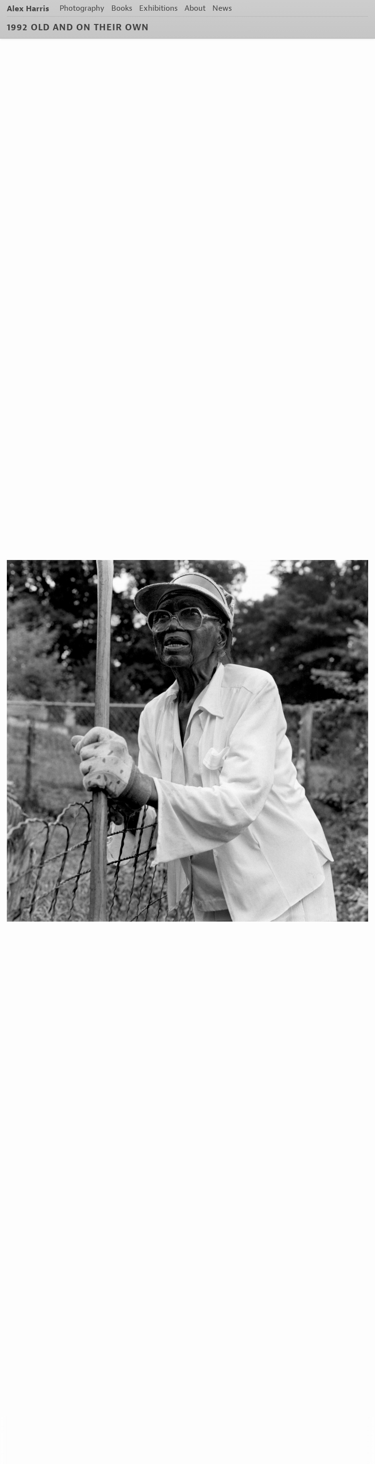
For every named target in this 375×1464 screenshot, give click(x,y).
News (222, 8)
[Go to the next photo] (187, 741)
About (195, 8)
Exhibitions (158, 8)
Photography (82, 8)
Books (121, 8)
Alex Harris (28, 8)
